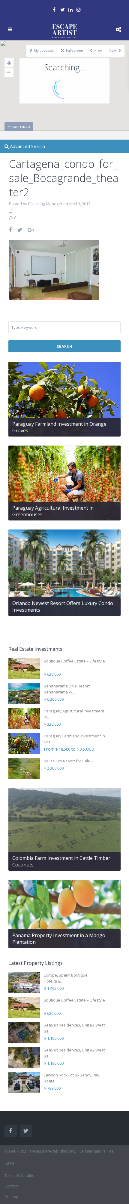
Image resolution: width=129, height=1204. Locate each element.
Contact (11, 1186)
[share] (11, 229)
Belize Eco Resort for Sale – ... (70, 761)
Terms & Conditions (21, 1175)
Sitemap (11, 1196)
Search (65, 346)
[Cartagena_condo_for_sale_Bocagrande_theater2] (54, 269)
